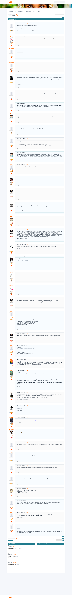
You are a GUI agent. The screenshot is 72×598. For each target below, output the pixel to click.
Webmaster (16, 15)
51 (27, 152)
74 (27, 465)
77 (27, 500)
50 (27, 138)
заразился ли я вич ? (11, 556)
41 (27, 23)
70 (27, 417)
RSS (34, 11)
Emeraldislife (11, 417)
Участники (21, 11)
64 (27, 333)
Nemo (11, 164)
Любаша (11, 22)
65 (27, 345)
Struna (11, 74)
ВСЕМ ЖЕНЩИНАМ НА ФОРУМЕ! (13, 548)
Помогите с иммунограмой (12, 553)
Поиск (39, 11)
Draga (11, 216)
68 (27, 392)
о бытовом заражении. (12, 564)
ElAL (11, 311)
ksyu (11, 36)
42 (27, 36)
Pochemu (11, 102)
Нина (11, 452)
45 (27, 75)
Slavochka (11, 285)
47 (27, 103)
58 (27, 244)
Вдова (11, 499)
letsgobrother (11, 188)
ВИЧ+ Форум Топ (12, 543)
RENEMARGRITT (11, 48)
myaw (14, 549)
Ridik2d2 (11, 272)
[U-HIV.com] (36, 6)
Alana (11, 392)
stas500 (11, 441)
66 (27, 359)
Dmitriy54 (11, 137)
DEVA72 (11, 464)
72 (27, 442)
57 (27, 229)
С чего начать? (10, 545)
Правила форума (28, 11)
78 (27, 512)
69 (27, 405)
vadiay (11, 512)
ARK (11, 370)
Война (11, 90)
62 (27, 298)
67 (27, 370)
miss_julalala (11, 151)
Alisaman (14, 562)
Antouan (11, 125)
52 (27, 164)
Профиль (18, 45)
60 (27, 272)
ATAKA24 (14, 565)
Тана (11, 113)
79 (27, 524)
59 (27, 256)
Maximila (11, 202)
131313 (11, 359)
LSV (11, 487)
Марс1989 (14, 554)
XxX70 (11, 524)
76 (27, 488)
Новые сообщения (13, 11)
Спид (9, 561)
